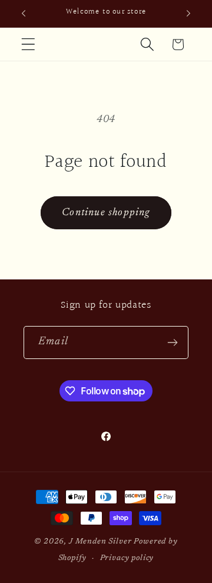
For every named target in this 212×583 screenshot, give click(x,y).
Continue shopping (106, 212)
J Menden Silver (100, 541)
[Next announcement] (188, 14)
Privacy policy (127, 558)
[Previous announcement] (24, 14)
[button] (28, 44)
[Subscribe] (172, 342)
